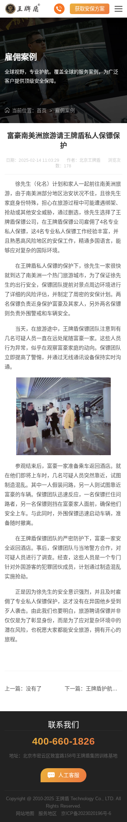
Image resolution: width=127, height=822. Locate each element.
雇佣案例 (65, 110)
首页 (42, 110)
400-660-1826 (63, 741)
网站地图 (25, 813)
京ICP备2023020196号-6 (86, 813)
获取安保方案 (89, 9)
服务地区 (47, 813)
